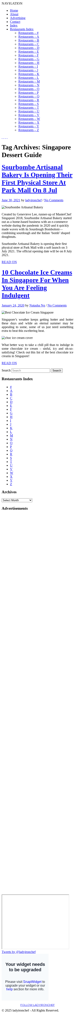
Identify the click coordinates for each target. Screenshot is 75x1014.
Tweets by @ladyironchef (19, 952)
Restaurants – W (29, 119)
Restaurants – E (28, 51)
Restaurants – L (28, 77)
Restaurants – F (28, 55)
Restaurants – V (28, 115)
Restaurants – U (28, 111)
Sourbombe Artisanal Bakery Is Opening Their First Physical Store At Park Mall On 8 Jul (37, 178)
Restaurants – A (28, 36)
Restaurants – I (28, 66)
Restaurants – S (28, 104)
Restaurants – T (28, 107)
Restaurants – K (28, 74)
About (14, 14)
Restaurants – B (28, 40)
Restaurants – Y (28, 126)
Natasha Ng (37, 305)
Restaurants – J (28, 70)
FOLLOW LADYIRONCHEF (37, 1005)
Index (14, 25)
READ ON (9, 262)
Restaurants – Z (28, 130)
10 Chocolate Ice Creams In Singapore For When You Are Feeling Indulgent (37, 284)
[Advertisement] (18, 577)
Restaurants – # (28, 33)
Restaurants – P (28, 92)
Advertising (17, 18)
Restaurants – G (28, 59)
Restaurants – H (28, 63)
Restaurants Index (22, 29)
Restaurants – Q (28, 96)
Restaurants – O (28, 89)
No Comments (53, 200)
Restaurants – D (28, 48)
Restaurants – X (28, 122)
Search (6, 370)
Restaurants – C (28, 44)
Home (14, 10)
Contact (15, 21)
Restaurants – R (28, 100)
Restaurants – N (28, 85)
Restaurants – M (29, 81)
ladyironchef (33, 200)
